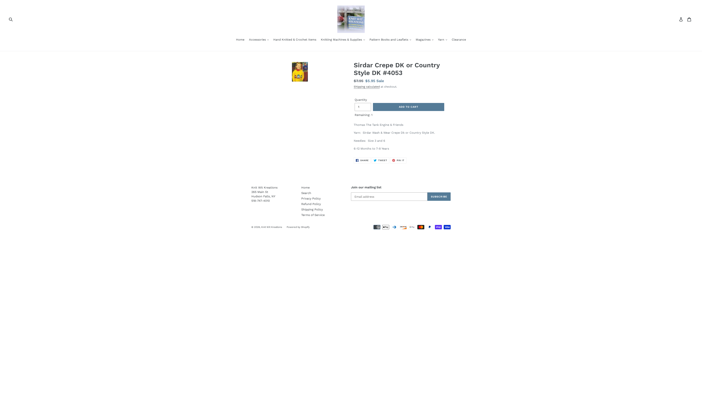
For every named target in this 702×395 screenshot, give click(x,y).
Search (306, 193)
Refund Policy (311, 204)
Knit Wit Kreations (271, 227)
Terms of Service (313, 215)
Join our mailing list (366, 187)
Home (305, 187)
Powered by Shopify (298, 227)
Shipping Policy (312, 209)
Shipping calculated (367, 86)
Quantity (361, 99)
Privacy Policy (311, 198)
